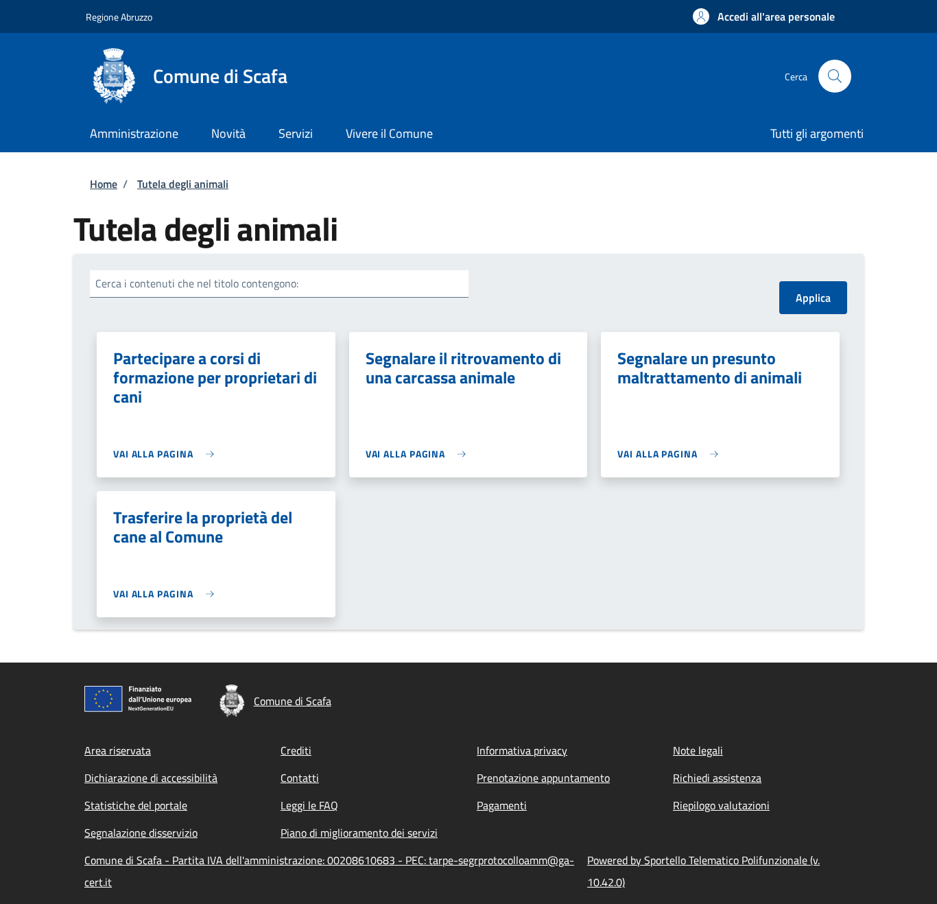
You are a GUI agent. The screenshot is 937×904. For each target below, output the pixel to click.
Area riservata (117, 750)
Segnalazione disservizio (141, 832)
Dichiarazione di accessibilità (150, 778)
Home (103, 184)
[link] (167, 454)
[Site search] (834, 76)
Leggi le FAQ (309, 805)
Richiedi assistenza (717, 778)
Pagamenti (502, 805)
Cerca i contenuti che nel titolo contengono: (196, 283)
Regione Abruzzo (119, 17)
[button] (763, 16)
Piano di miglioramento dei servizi (359, 832)
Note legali (698, 750)
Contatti (300, 778)
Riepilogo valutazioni (721, 805)
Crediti (296, 750)
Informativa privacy (522, 750)
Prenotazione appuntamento (543, 778)
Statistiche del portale (135, 805)
